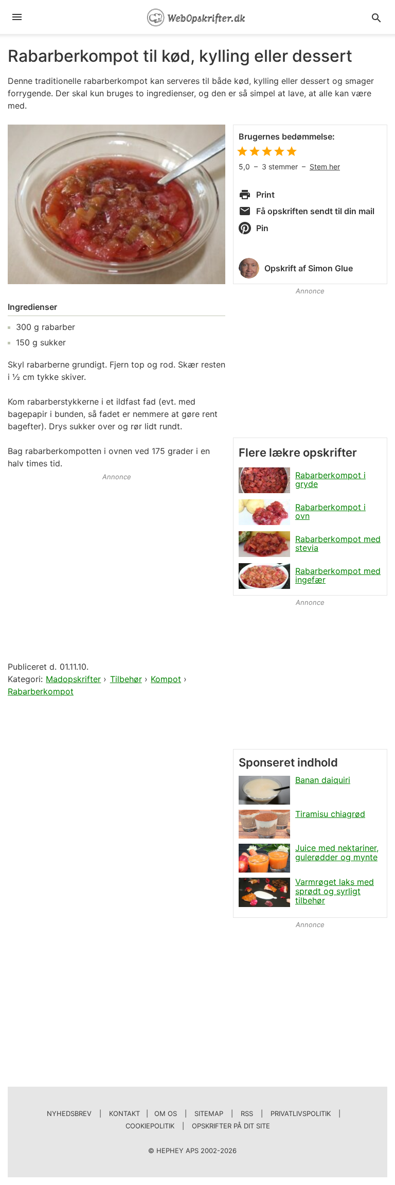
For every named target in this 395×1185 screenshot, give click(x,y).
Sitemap (208, 1113)
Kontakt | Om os (143, 1113)
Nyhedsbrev (69, 1113)
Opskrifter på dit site (231, 1126)
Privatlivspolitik (301, 1113)
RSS (247, 1113)
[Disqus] (116, 831)
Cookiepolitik (149, 1126)
